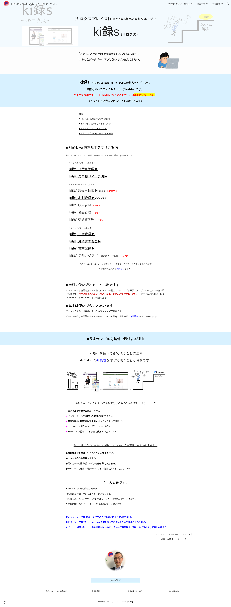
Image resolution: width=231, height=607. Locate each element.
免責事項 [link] (201, 3)
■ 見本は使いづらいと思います (93, 128)
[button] (228, 4)
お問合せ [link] (216, 3)
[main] (115, 15)
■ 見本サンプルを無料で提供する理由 (96, 133)
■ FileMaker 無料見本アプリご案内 (94, 119)
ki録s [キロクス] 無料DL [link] (179, 3)
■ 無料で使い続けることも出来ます (95, 124)
